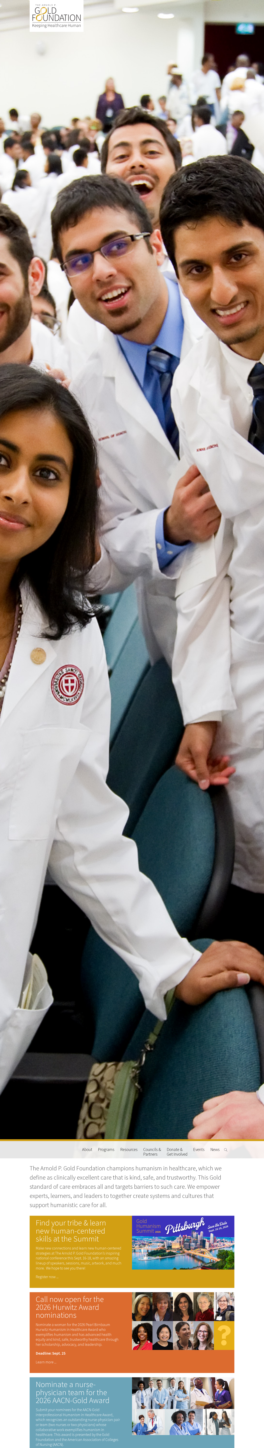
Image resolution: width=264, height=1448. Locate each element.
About (87, 1149)
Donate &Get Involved (177, 1152)
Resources (129, 1149)
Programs (106, 1149)
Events (199, 1149)
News (215, 1149)
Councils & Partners (152, 1152)
